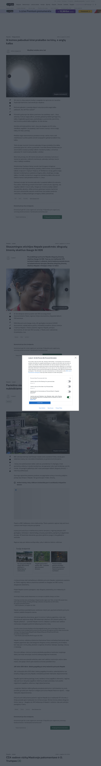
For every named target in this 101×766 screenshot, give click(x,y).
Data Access (50, 408)
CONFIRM (40, 402)
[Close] (76, 358)
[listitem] (50, 378)
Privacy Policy (59, 408)
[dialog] (50, 383)
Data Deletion (42, 408)
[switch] (69, 381)
